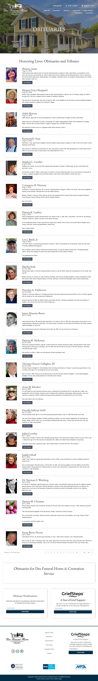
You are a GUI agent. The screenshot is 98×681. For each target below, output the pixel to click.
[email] (17, 651)
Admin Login (58, 679)
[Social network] (21, 651)
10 (76, 552)
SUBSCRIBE (25, 611)
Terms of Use (49, 679)
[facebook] (13, 651)
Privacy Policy (40, 679)
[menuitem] (47, 10)
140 (89, 552)
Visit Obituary (27, 82)
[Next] (92, 552)
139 (84, 552)
